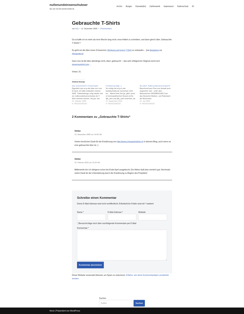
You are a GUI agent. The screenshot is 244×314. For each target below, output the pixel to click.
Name (80, 212)
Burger (129, 6)
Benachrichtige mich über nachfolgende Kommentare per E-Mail (107, 223)
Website (142, 212)
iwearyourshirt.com (80, 64)
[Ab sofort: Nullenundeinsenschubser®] (157, 95)
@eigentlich (77, 54)
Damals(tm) (140, 6)
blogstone (154, 50)
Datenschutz (182, 6)
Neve (52, 311)
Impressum (169, 6)
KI (193, 6)
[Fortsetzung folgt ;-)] (123, 95)
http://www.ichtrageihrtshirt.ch (130, 142)
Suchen (102, 298)
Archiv (119, 6)
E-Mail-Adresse (115, 212)
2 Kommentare (106, 29)
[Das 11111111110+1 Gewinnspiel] (89, 95)
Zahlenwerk (154, 6)
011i (77, 29)
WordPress (75, 311)
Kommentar (83, 228)
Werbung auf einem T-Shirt (119, 50)
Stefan (77, 131)
